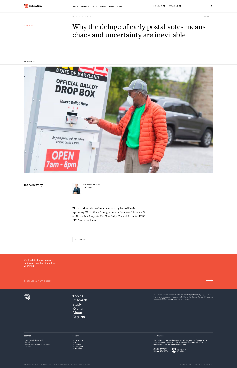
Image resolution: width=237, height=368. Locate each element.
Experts (78, 316)
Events (77, 308)
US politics (28, 25)
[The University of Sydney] (179, 350)
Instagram (79, 346)
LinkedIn (78, 344)
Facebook (79, 340)
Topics (77, 296)
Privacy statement (31, 365)
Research (79, 300)
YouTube (78, 349)
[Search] (211, 6)
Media (74, 16)
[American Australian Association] (160, 350)
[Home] (29, 6)
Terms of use (46, 365)
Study (77, 304)
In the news (86, 16)
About (77, 312)
